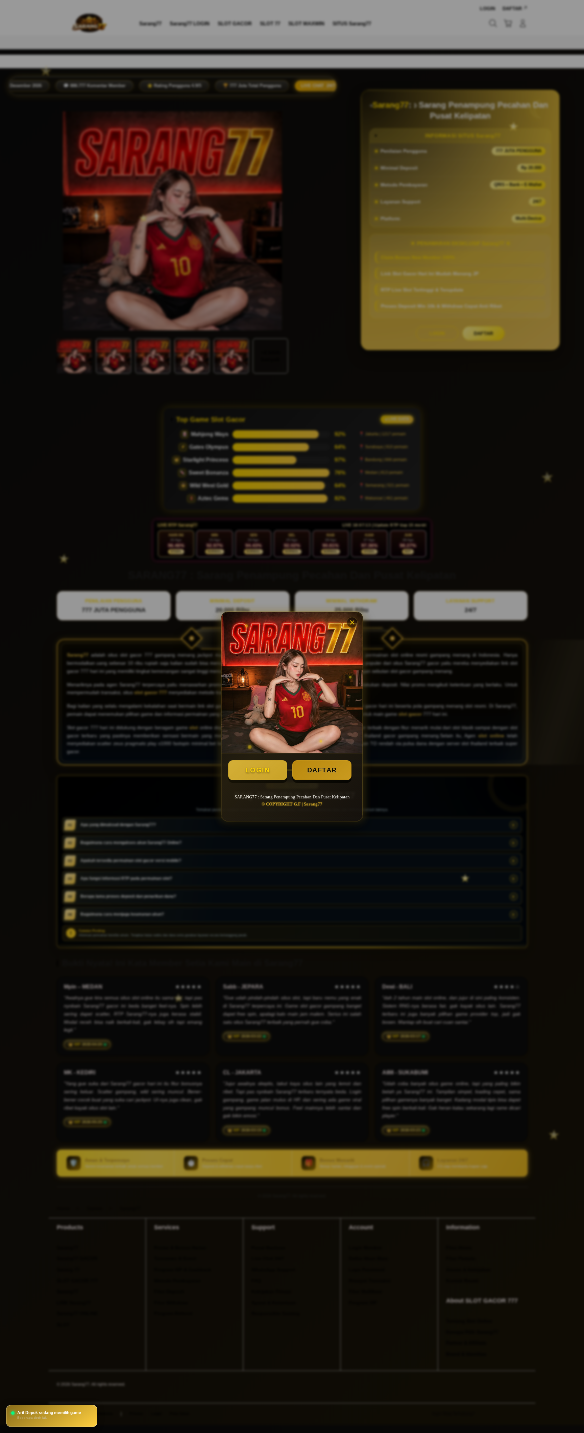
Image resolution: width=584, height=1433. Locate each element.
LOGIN (258, 770)
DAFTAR (322, 770)
